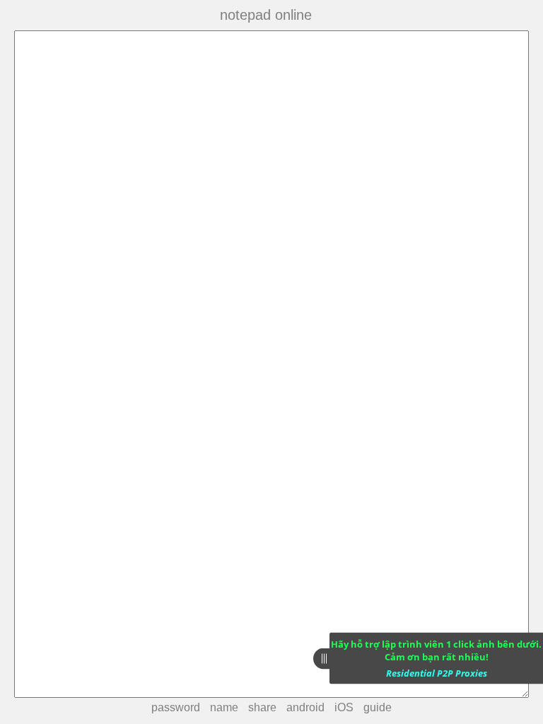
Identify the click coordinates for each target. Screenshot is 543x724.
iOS (344, 707)
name (224, 707)
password (175, 707)
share (262, 707)
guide (377, 707)
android (305, 707)
